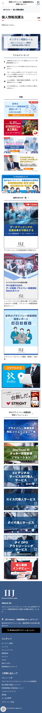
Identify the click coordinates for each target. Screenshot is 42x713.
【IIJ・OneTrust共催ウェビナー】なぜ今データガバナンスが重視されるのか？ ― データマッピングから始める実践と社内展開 (22, 74)
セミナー (5, 657)
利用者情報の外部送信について (13, 688)
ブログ (4, 660)
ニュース (5, 647)
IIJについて (6, 678)
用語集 (4, 695)
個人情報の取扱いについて (11, 685)
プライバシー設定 (8, 702)
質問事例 (5, 653)
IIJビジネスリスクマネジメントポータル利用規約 (19, 681)
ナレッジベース (7, 650)
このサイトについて (9, 691)
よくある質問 (6, 698)
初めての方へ (6, 663)
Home (8, 10)
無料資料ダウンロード (9, 667)
